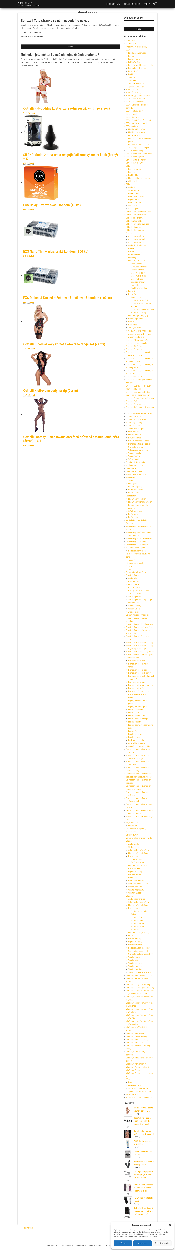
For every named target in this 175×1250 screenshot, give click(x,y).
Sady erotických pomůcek (136, 572)
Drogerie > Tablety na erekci (136, 404)
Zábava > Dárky (132, 1094)
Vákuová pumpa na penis (138, 450)
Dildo (128, 184)
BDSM (128, 50)
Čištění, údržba (134, 254)
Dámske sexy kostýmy (137, 694)
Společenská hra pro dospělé (139, 1091)
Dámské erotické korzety (137, 670)
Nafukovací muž (134, 438)
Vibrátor (129, 841)
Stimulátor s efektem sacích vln (140, 954)
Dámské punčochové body (138, 691)
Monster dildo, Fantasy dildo (139, 178)
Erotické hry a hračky (134, 422)
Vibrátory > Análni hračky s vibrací (139, 975)
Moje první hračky (135, 1085)
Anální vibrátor (133, 844)
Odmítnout (142, 1243)
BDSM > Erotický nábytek (135, 99)
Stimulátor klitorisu (135, 447)
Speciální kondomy (138, 282)
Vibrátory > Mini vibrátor (135, 1033)
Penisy (128, 569)
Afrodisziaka (130, 41)
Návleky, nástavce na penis (138, 441)
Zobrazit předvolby (162, 1243)
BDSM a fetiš (133, 826)
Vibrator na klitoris (135, 887)
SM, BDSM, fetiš (132, 823)
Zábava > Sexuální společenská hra (139, 1097)
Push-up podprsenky (136, 740)
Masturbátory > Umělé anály (136, 542)
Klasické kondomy (138, 270)
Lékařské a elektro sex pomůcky (140, 65)
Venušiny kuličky (134, 453)
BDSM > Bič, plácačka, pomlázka (138, 96)
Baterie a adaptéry (135, 251)
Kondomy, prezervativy (136, 260)
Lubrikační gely (134, 294)
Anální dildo (132, 187)
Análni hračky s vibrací (136, 899)
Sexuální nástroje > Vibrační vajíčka (139, 655)
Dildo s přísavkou (134, 169)
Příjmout (123, 1243)
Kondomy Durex (137, 279)
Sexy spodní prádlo (133, 658)
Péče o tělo (132, 325)
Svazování (132, 80)
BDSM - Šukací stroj (133, 93)
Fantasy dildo (133, 193)
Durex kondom (136, 264)
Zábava (129, 1079)
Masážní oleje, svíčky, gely (138, 315)
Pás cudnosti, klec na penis (138, 68)
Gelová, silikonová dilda (137, 196)
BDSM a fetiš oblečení (136, 129)
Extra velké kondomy (139, 267)
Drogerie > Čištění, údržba (135, 346)
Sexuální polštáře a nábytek (139, 147)
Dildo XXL (131, 172)
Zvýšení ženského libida (137, 337)
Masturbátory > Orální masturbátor (139, 538)
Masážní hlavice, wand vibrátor (140, 865)
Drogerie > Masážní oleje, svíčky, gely (140, 398)
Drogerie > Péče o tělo (134, 401)
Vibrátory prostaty (135, 969)
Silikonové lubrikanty (138, 312)
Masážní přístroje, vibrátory (138, 932)
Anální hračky (131, 44)
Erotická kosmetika (133, 416)
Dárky (147, 4)
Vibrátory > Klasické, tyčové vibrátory (140, 987)
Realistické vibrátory (136, 881)
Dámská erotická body (134, 151)
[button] (170, 1225)
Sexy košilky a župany (136, 743)
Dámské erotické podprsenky (139, 673)
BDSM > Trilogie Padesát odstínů (138, 120)
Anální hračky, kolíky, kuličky (136, 47)
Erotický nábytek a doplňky (136, 462)
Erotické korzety (134, 722)
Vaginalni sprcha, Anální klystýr (140, 331)
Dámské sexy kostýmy (134, 163)
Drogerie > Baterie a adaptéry (137, 343)
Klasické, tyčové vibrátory (138, 853)
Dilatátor (131, 56)
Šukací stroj (132, 77)
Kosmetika (132, 291)
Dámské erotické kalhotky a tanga (139, 154)
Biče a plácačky (134, 135)
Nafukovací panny (135, 486)
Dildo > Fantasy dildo (134, 221)
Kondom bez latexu (138, 273)
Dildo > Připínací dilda (134, 227)
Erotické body (133, 713)
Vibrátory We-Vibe (137, 926)
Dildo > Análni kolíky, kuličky (136, 215)
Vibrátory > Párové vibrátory (136, 1036)
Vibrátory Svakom (137, 923)
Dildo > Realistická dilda (135, 230)
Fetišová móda (134, 62)
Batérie (131, 248)
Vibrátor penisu (134, 960)
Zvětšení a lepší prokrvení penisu (140, 334)
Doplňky (131, 697)
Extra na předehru (135, 432)
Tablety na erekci (134, 328)
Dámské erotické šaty (136, 682)
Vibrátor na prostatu (136, 890)
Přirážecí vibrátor (134, 874)
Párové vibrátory (134, 939)
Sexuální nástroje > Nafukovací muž (139, 627)
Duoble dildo (133, 175)
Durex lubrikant (136, 297)
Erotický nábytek (134, 59)
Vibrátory (129, 896)
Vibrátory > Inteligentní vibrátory (138, 984)
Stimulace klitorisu (135, 593)
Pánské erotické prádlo (135, 563)
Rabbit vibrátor (134, 877)
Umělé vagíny (133, 493)
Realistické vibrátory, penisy (139, 948)
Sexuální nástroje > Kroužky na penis (140, 624)
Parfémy (129, 566)
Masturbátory (131, 496)
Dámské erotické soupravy (136, 160)
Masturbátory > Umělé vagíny (137, 545)
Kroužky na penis (132, 4)
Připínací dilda (133, 199)
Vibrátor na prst (134, 957)
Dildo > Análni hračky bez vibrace (138, 212)
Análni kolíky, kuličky (135, 190)
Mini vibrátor (133, 936)
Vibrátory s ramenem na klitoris (140, 972)
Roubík (130, 74)
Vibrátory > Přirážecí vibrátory (137, 1042)
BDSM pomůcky (132, 126)
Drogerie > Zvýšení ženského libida (139, 413)
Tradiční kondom (137, 285)
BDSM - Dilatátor (132, 89)
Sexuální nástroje (132, 575)
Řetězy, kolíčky (133, 71)
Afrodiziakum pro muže (137, 239)
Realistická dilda (134, 202)
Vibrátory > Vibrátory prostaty (137, 1070)
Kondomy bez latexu (138, 276)
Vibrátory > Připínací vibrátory (137, 1039)
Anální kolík (132, 578)
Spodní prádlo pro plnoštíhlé (139, 746)
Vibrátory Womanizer (139, 929)
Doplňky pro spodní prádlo (138, 706)
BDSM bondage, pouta (136, 132)
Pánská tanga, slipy (135, 734)
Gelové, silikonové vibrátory (138, 850)
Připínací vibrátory (135, 871)
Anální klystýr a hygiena (137, 245)
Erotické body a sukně (136, 716)
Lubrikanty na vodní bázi (140, 300)
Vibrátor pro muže (135, 963)
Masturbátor (130, 477)
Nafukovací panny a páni (135, 548)
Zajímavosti (28, 1228)
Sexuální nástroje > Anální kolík (137, 615)
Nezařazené (130, 560)
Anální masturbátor (135, 480)
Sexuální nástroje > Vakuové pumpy (139, 642)
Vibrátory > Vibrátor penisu (136, 1064)
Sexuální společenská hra (138, 1088)
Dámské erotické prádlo (135, 157)
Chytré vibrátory (134, 847)
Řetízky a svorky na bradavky (139, 144)
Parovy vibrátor (134, 868)
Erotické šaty (113, 4)
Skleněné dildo (133, 181)
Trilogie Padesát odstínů (137, 83)
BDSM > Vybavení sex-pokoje (137, 123)
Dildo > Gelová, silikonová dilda (137, 224)
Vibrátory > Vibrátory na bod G (137, 1067)
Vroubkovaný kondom (139, 288)
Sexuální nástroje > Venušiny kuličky (140, 651)
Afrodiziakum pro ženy (136, 242)
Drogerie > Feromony (134, 349)
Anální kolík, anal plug (136, 428)
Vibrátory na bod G (135, 893)
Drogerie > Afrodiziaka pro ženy (138, 340)
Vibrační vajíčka (134, 456)
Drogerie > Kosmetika (134, 377)
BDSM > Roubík (131, 114)
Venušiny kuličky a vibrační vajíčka (139, 838)
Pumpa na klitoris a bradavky (139, 444)
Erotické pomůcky (133, 425)
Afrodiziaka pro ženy (136, 236)
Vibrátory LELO (136, 917)
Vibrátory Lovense (138, 920)
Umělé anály (133, 514)
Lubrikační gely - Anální (134, 471)
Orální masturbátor (135, 490)
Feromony (132, 257)
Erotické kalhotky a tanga (138, 719)
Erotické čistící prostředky (136, 419)
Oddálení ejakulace (135, 319)
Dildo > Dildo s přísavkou (135, 218)
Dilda (128, 166)
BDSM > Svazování (133, 117)
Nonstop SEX (25, 2)
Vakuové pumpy (134, 597)
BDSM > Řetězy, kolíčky (134, 111)
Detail (32, 113)
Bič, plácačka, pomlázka (137, 53)
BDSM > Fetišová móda (135, 102)
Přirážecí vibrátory (135, 945)
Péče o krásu (133, 322)
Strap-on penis (134, 209)
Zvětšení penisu (134, 459)
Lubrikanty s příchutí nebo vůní (142, 309)
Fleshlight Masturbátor (137, 484)
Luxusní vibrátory (134, 856)
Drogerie (129, 233)
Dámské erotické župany (137, 688)
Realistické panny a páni (137, 551)
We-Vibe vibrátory (137, 862)
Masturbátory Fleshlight (137, 499)
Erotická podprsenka (136, 710)
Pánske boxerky (134, 737)
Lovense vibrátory (137, 859)
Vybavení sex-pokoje (136, 86)
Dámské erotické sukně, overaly (140, 685)
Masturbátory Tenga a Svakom (140, 502)
